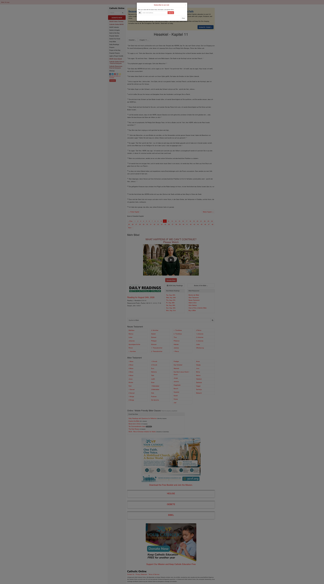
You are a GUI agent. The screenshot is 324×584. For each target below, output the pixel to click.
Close (183, 18)
